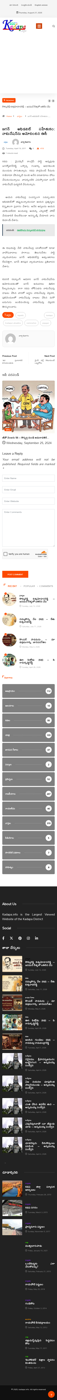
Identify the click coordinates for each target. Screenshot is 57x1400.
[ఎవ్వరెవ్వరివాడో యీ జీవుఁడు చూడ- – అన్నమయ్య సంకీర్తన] (12, 1125)
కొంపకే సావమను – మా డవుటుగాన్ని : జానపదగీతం (37, 641)
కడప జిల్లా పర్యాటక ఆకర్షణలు (40, 1188)
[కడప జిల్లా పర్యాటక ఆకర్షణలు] (12, 1189)
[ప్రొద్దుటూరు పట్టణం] (12, 1227)
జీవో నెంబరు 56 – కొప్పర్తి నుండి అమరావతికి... (25, 437)
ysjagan (45, 323)
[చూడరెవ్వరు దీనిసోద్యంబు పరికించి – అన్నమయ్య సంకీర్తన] (12, 1145)
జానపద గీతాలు (24, 636)
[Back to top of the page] (51, 1395)
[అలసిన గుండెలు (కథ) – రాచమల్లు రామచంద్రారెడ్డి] (12, 1042)
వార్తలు (19, 116)
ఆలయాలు (28, 1319)
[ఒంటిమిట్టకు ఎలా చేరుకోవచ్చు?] (12, 1265)
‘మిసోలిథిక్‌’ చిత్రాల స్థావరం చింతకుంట (40, 1361)
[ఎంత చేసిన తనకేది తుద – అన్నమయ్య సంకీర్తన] (12, 1106)
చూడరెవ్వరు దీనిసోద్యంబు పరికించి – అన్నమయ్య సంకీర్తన (40, 1146)
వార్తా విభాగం (26, 142)
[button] (49, 100)
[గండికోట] (12, 1304)
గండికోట (30, 1303)
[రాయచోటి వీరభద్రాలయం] (12, 1323)
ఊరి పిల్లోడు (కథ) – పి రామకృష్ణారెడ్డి (37, 661)
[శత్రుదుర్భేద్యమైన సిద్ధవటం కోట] (12, 1342)
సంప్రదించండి (26, 5)
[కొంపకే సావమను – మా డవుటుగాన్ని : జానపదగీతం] (12, 1003)
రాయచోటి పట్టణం (34, 1284)
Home (9, 116)
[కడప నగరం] (12, 1208)
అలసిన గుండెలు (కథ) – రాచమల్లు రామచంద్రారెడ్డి (40, 1041)
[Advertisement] (28, 67)
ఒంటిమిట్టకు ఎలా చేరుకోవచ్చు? (40, 1265)
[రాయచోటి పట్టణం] (12, 1285)
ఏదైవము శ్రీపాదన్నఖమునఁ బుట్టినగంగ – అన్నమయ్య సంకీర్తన (40, 1062)
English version (41, 5)
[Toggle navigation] (39, 26)
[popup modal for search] (54, 26)
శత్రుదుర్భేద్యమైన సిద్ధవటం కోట (40, 1342)
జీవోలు (8, 429)
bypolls (21, 315)
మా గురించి (14, 5)
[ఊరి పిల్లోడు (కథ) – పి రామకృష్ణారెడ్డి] (12, 1022)
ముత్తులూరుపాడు (33, 1245)
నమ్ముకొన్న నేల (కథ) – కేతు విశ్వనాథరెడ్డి (37, 620)
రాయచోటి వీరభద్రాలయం (37, 1322)
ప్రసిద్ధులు (22, 595)
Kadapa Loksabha (13, 323)
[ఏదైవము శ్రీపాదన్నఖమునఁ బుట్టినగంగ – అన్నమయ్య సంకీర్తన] (12, 1061)
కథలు (21, 615)
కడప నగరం (31, 1207)
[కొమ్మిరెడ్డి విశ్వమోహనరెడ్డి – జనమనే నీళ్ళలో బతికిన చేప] (12, 964)
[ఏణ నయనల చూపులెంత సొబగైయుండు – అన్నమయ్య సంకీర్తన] (12, 1084)
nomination (31, 323)
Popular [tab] (29, 586)
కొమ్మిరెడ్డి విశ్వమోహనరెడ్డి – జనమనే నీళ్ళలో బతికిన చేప (26, 106)
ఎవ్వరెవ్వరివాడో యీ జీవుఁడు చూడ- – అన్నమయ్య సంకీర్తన (40, 1125)
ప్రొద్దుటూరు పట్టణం (35, 1226)
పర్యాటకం (28, 1183)
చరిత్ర (26, 1242)
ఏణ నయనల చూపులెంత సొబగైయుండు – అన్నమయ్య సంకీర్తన (40, 1084)
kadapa (49, 315)
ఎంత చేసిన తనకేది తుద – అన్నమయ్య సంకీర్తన (40, 1106)
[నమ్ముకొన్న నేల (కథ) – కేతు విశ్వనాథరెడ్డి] (12, 983)
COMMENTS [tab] (46, 586)
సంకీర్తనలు (28, 1055)
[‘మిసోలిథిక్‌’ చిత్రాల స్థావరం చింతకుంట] (12, 1362)
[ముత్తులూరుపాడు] (12, 1246)
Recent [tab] (12, 586)
